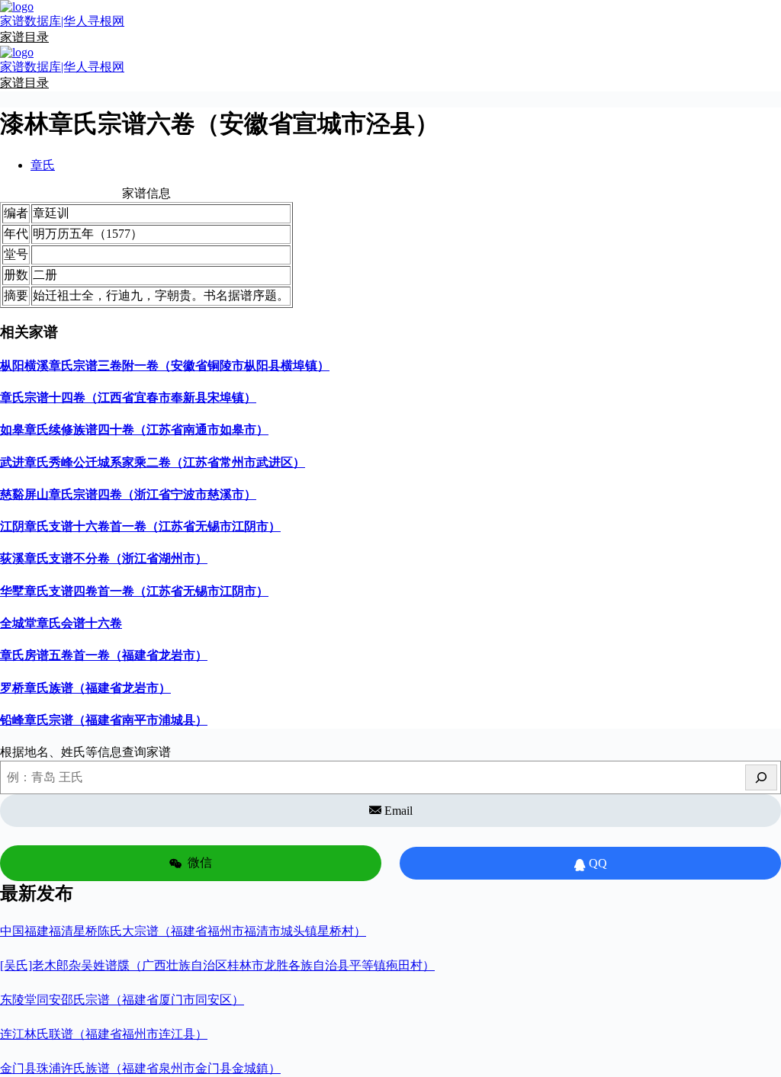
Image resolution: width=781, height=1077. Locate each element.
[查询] (761, 777)
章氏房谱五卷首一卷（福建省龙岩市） (103, 655)
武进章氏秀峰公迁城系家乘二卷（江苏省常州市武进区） (152, 462)
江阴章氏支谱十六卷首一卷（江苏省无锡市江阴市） (140, 526)
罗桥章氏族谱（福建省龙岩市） (85, 687)
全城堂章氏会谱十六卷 (61, 623)
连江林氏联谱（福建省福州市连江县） (103, 1033)
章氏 (43, 165)
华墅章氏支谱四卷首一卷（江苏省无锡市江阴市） (134, 591)
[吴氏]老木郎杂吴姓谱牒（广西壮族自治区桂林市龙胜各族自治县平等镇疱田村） (217, 965)
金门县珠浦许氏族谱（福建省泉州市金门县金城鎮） (140, 1068)
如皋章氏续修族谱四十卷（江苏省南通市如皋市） (134, 429)
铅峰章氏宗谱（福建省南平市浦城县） (103, 719)
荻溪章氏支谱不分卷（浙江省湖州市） (103, 558)
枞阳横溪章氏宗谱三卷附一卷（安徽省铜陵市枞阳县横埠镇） (164, 365)
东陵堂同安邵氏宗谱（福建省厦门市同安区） (122, 999)
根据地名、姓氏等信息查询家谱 (85, 751)
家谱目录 (24, 36)
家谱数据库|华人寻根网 (62, 20)
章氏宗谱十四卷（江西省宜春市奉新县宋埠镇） (128, 397)
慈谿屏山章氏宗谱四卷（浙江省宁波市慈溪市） (128, 494)
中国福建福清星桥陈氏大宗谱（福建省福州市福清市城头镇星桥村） (183, 931)
